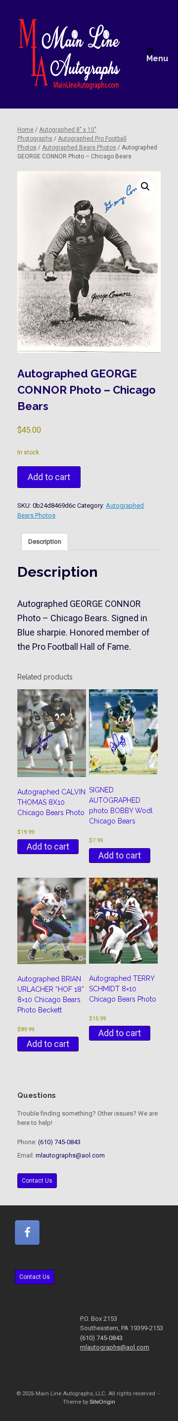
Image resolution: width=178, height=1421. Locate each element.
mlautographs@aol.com (70, 1155)
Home (25, 129)
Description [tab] (44, 541)
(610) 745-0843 (59, 1142)
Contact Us (37, 1180)
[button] (145, 186)
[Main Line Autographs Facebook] (27, 1232)
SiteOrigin (102, 1401)
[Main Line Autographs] (69, 54)
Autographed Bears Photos (79, 147)
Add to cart (49, 477)
